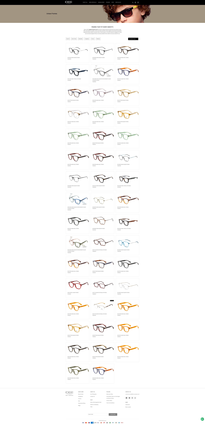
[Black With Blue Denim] (78, 71)
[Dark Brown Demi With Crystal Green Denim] (128, 178)
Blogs (79, 405)
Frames (108, 2)
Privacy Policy (109, 401)
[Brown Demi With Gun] (103, 242)
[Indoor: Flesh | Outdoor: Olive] (78, 242)
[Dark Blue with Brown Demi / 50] (128, 71)
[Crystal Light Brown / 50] (78, 327)
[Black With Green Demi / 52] (103, 349)
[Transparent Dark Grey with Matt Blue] (128, 156)
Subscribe (112, 414)
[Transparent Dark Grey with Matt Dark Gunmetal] (78, 178)
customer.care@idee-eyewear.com (132, 394)
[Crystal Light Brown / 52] (128, 114)
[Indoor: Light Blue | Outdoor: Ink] (78, 199)
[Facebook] (126, 398)
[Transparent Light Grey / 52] (128, 92)
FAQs (91, 407)
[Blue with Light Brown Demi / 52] (78, 92)
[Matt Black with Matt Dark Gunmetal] (103, 50)
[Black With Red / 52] (103, 135)
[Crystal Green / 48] (103, 114)
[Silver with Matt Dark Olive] (128, 285)
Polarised (98, 39)
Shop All (85, 2)
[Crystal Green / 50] (78, 135)
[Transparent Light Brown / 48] (78, 306)
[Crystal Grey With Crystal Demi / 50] (78, 114)
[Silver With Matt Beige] (103, 306)
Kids (113, 2)
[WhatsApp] (135, 398)
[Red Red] (78, 285)
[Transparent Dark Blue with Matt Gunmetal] (128, 242)
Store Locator (128, 407)
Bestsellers (80, 39)
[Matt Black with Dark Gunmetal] (78, 50)
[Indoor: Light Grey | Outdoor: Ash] (103, 71)
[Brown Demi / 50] (78, 263)
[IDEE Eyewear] (68, 2)
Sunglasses (101, 2)
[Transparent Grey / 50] (103, 92)
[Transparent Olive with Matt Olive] (103, 199)
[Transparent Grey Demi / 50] (78, 349)
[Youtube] (129, 398)
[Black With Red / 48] (78, 156)
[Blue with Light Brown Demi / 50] (103, 263)
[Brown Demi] (103, 178)
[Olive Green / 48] (78, 370)
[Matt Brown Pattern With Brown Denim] (128, 220)
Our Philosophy (93, 394)
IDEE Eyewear (103, 420)
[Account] (135, 2)
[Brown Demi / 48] (128, 199)
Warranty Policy (110, 394)
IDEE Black (118, 2)
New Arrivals (92, 2)
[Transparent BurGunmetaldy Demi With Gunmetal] (103, 285)
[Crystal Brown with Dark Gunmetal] (103, 220)
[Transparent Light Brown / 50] (128, 306)
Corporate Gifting (81, 403)
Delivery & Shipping (94, 405)
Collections (127, 405)
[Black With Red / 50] (103, 156)
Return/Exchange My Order (95, 402)
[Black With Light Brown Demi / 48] (128, 50)
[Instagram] (132, 398)
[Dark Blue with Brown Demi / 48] (103, 370)
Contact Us (92, 396)
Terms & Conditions (110, 403)
